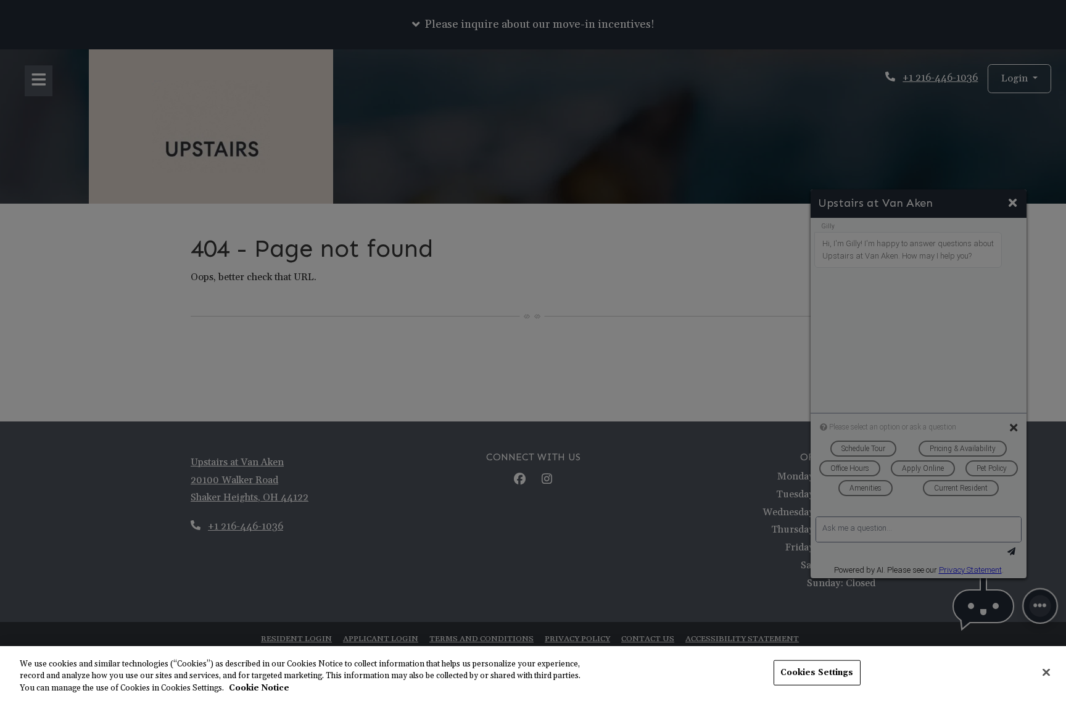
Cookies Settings (817, 672)
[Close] (1046, 672)
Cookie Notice (259, 688)
